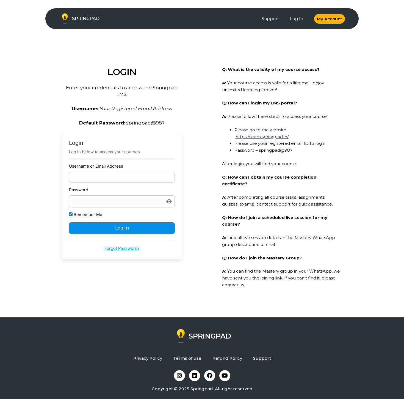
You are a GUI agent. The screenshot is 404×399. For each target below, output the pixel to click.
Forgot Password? (122, 248)
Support (270, 18)
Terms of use (187, 358)
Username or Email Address (96, 166)
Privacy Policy (147, 358)
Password (78, 189)
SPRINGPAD (85, 18)
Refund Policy (227, 358)
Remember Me (87, 214)
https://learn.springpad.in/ (262, 136)
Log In (296, 18)
